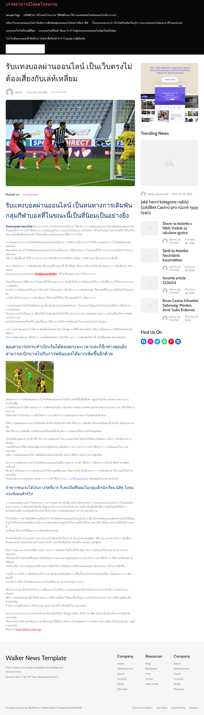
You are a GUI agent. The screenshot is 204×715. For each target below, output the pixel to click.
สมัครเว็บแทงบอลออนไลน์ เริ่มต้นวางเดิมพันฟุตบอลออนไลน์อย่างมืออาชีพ (47, 22)
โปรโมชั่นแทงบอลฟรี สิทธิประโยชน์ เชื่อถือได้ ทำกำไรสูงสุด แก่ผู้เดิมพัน (45, 38)
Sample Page (13, 15)
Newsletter (151, 668)
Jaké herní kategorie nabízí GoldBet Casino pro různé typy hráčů (169, 207)
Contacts (122, 678)
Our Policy (161, 707)
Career (120, 673)
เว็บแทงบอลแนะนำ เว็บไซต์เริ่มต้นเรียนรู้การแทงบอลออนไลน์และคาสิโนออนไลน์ (137, 22)
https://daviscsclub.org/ (28, 629)
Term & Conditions (142, 707)
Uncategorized (30, 194)
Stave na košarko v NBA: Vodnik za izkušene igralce (177, 228)
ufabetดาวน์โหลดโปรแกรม (32, 4)
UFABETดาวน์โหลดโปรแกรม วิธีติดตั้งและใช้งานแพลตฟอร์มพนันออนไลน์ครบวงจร (70, 15)
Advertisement (125, 668)
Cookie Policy (178, 707)
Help (148, 673)
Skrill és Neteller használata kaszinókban (176, 255)
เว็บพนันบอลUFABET (45, 274)
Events (149, 678)
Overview (122, 689)
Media (120, 683)
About (120, 663)
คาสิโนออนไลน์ (78, 478)
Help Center (152, 683)
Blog (148, 663)
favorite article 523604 (174, 280)
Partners (193, 707)
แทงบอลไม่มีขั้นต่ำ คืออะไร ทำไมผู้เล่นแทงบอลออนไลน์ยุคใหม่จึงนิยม (77, 30)
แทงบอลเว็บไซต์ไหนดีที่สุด (20, 30)
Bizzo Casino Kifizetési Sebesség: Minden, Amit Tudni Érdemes (180, 305)
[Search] (41, 49)
